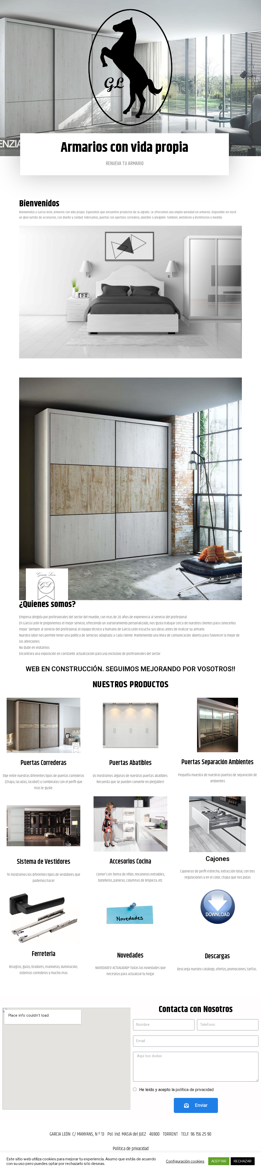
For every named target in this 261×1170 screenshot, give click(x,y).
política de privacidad (195, 1089)
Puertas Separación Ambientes (217, 762)
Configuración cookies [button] (185, 1161)
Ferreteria (43, 954)
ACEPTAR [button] (218, 1161)
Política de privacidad (131, 1148)
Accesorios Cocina (130, 862)
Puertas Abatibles (130, 763)
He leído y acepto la (176, 1089)
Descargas (217, 956)
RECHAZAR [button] (243, 1161)
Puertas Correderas (44, 763)
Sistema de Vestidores (43, 862)
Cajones (217, 859)
